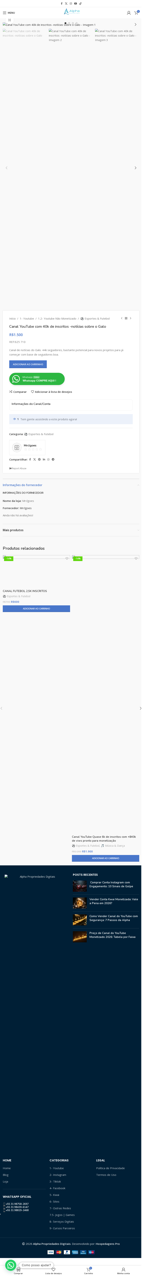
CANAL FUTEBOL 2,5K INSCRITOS (25, 591)
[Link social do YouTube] (75, 3)
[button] (6, 24)
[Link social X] (66, 3)
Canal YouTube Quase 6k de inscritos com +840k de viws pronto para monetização (104, 839)
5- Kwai (54, 1195)
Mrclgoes (26, 508)
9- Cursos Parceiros (62, 1228)
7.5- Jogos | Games (62, 1215)
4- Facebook (57, 1188)
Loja (5, 1181)
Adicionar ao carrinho (28, 364)
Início (12, 318)
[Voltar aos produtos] (126, 318)
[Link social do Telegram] (53, 459)
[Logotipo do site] (71, 12)
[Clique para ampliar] (10, 20)
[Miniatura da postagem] (80, 886)
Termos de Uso (106, 1175)
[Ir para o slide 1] (65, 23)
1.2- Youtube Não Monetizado (57, 318)
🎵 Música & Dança (113, 845)
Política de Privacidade (110, 1168)
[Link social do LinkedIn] (44, 459)
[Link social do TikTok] (80, 3)
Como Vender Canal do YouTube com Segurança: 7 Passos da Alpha (113, 918)
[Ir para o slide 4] (76, 23)
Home (7, 1168)
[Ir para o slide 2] (69, 23)
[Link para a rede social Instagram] (71, 3)
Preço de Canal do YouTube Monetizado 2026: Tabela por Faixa (112, 935)
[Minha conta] (129, 13)
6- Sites (54, 1201)
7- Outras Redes (60, 1208)
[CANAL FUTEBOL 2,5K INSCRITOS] (36, 571)
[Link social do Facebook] (61, 3)
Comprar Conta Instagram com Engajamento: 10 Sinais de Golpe (111, 884)
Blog (6, 1175)
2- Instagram (58, 1175)
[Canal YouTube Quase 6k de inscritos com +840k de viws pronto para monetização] (105, 694)
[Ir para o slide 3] (73, 23)
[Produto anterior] (121, 318)
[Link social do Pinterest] (39, 459)
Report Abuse (18, 468)
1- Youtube (27, 318)
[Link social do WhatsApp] (48, 459)
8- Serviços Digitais (62, 1221)
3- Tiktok (55, 1181)
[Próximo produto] (130, 318)
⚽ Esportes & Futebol (95, 318)
